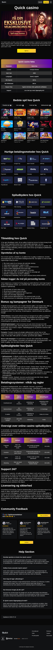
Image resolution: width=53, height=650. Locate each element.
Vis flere (27, 542)
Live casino (19, 105)
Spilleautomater (45, 105)
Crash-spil (31, 105)
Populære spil (6, 105)
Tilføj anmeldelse (44, 515)
